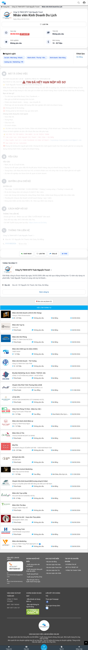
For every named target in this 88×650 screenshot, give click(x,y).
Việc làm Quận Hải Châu (53, 564)
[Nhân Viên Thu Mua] (6, 504)
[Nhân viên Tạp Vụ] (6, 326)
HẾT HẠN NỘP (24, 34)
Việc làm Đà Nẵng (51, 561)
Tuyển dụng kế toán (32, 574)
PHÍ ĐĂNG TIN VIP (71, 564)
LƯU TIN (45, 24)
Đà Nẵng (80, 57)
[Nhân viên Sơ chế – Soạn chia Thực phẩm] (6, 518)
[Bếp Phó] (6, 446)
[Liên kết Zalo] (47, 608)
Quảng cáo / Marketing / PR (13, 62)
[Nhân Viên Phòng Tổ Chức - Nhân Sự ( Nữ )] (6, 410)
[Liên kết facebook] (47, 602)
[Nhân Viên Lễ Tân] (6, 434)
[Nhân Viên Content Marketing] (6, 469)
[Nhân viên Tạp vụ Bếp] (6, 496)
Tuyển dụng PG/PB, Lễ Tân (34, 577)
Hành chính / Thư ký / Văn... (36, 57)
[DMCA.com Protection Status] (32, 611)
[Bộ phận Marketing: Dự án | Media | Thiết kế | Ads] (6, 375)
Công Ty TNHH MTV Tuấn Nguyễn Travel (25, 7)
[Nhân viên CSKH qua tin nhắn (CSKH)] (6, 351)
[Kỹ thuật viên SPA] (6, 458)
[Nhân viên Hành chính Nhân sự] (6, 422)
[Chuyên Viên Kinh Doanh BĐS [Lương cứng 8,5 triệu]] (6, 482)
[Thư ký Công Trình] (6, 530)
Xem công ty (44, 292)
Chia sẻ (54, 254)
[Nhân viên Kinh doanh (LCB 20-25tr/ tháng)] (6, 314)
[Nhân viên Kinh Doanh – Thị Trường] (6, 362)
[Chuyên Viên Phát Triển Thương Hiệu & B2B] (6, 387)
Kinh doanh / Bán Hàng (58, 57)
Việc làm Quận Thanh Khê (53, 567)
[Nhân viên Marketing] (6, 542)
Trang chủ (5, 7)
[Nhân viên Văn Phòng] (6, 338)
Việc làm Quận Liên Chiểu (53, 573)
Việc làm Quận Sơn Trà (53, 570)
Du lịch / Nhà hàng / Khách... (14, 57)
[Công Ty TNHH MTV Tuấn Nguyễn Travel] (7, 15)
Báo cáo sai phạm (44, 301)
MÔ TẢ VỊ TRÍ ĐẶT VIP (72, 567)
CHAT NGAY (28, 254)
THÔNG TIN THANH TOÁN (73, 570)
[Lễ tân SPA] (6, 398)
